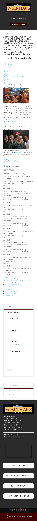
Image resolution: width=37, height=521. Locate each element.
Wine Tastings (9, 66)
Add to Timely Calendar (12, 285)
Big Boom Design (20, 516)
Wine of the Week (14, 391)
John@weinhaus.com (16, 437)
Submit (9, 370)
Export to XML (9, 296)
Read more (6, 120)
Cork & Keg (8, 64)
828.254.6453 (14, 435)
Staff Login (29, 516)
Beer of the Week (14, 395)
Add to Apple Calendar (11, 291)
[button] (12, 283)
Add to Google (9, 287)
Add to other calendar (11, 293)
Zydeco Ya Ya (19, 152)
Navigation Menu (18, 25)
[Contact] (18, 468)
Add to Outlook (9, 289)
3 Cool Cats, (29, 104)
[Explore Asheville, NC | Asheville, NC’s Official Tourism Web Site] (18, 512)
